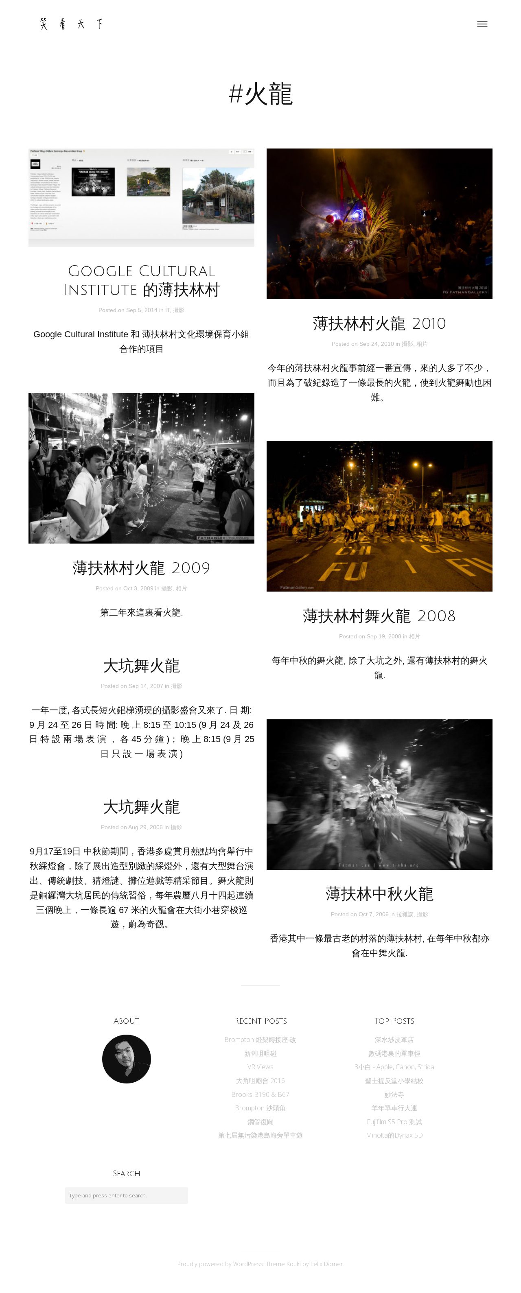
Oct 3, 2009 (139, 588)
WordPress (248, 1264)
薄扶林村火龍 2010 (380, 323)
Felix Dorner (327, 1264)
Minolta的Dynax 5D (394, 1135)
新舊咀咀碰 (260, 1053)
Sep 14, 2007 (147, 686)
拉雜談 (405, 914)
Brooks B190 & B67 (260, 1094)
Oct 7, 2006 (374, 914)
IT (167, 310)
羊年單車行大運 (394, 1107)
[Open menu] (482, 24)
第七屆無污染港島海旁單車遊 (260, 1135)
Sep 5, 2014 (142, 310)
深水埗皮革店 (394, 1039)
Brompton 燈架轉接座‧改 (260, 1039)
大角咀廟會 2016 (260, 1080)
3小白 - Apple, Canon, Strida (394, 1066)
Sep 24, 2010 (377, 344)
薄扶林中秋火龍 (380, 894)
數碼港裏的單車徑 (394, 1053)
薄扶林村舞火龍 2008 (379, 616)
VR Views (260, 1066)
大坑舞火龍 (141, 666)
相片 (422, 344)
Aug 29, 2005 (146, 827)
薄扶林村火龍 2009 (141, 568)
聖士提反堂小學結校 (394, 1080)
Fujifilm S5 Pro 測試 (394, 1121)
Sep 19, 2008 (385, 636)
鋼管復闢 (260, 1121)
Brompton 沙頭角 (260, 1107)
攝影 (178, 310)
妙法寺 (394, 1094)
